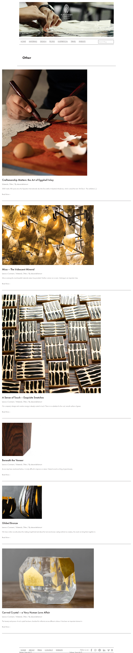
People (52, 41)
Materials (5, 184)
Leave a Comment (8, 273)
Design (43, 41)
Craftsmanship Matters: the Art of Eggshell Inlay (28, 180)
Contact (49, 650)
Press (40, 650)
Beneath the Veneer (12, 460)
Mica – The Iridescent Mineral (18, 269)
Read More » (6, 194)
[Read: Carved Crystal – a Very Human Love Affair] (48, 578)
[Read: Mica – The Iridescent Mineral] (48, 235)
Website (82, 41)
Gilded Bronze (10, 523)
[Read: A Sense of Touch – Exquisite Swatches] (51, 344)
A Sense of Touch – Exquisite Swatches (23, 397)
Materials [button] (33, 41)
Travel (73, 41)
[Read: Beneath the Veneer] (22, 439)
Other (11, 184)
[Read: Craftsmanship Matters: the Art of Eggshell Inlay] (44, 122)
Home (23, 41)
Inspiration (63, 41)
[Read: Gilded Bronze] (22, 502)
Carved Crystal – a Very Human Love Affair (26, 612)
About (31, 650)
